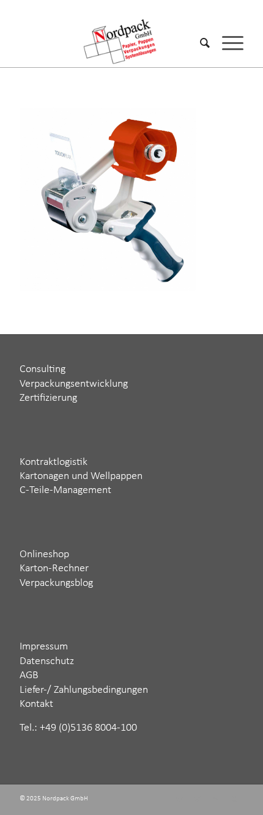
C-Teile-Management (65, 490)
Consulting (42, 369)
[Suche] (199, 42)
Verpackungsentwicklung (74, 384)
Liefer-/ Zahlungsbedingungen (84, 690)
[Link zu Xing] (197, 800)
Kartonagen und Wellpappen (81, 476)
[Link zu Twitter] (179, 800)
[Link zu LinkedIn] (216, 800)
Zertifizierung (48, 398)
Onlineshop (44, 554)
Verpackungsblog (56, 583)
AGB (29, 675)
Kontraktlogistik (53, 462)
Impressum (44, 646)
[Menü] (226, 42)
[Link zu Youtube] (234, 800)
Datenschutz (47, 661)
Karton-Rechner (54, 568)
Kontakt (36, 704)
